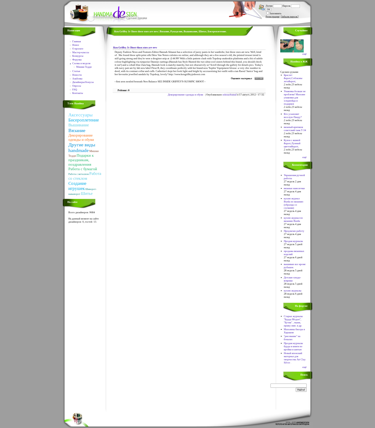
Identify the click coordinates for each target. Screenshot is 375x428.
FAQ (74, 89)
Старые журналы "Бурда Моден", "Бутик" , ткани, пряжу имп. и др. (293, 321)
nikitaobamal (230, 94)
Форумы (77, 59)
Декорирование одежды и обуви (81, 137)
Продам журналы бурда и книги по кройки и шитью (293, 346)
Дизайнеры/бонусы (83, 82)
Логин (269, 5)
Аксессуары (80, 114)
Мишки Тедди (84, 66)
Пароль (286, 5)
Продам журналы (293, 241)
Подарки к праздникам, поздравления (81, 159)
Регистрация (272, 16)
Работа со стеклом (84, 176)
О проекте (77, 48)
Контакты (77, 93)
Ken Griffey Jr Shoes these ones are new (135, 47)
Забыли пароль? (290, 16)
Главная (76, 41)
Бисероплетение (83, 120)
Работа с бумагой (82, 169)
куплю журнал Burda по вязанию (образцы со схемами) (293, 203)
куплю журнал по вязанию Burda (293, 219)
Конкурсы (77, 55)
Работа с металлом (78, 174)
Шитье (87, 193)
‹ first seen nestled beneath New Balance (136, 81)
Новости (77, 74)
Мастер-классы (80, 52)
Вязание (76, 130)
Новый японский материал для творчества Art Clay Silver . (295, 358)
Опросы (76, 85)
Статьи (76, 71)
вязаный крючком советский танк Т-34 (295, 129)
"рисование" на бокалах (292, 338)
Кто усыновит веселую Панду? (293, 115)
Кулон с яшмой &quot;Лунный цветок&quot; (292, 143)
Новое (75, 44)
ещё (304, 53)
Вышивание (78, 125)
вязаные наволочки (294, 188)
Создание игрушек (77, 186)
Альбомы (77, 78)
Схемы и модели (81, 63)
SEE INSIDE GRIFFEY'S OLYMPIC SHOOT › (181, 81)
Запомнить (275, 13)
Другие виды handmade (81, 147)
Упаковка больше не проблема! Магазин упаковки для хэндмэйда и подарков (295, 97)
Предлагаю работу (294, 230)
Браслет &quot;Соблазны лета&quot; (293, 78)
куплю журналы (292, 290)
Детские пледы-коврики (292, 279)
